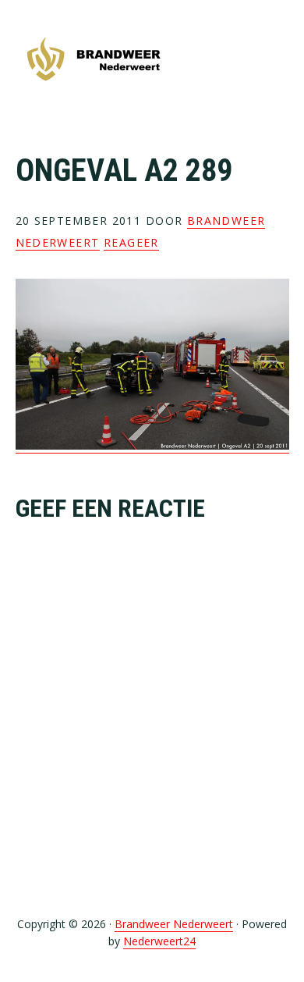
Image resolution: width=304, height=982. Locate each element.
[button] (279, 60)
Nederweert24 (159, 941)
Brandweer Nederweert (93, 60)
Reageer (131, 242)
